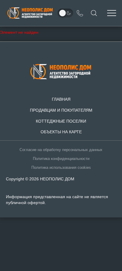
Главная (61, 99)
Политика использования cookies (61, 168)
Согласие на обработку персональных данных (61, 150)
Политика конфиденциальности (61, 159)
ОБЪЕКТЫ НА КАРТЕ (61, 131)
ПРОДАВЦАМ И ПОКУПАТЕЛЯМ (61, 110)
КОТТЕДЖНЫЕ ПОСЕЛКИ (61, 121)
